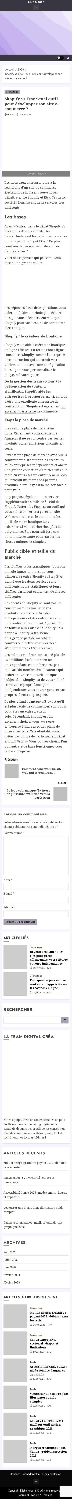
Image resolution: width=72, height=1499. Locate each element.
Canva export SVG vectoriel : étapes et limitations (44, 1343)
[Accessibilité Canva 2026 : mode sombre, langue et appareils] (15, 1370)
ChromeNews (27, 1495)
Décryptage (12, 91)
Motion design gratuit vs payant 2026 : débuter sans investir (49, 1316)
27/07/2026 (39, 1433)
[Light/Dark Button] (60, 58)
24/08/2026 (39, 1325)
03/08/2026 (39, 1406)
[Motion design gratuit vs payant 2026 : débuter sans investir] (15, 1316)
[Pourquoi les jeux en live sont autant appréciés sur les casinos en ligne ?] (15, 984)
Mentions (15, 1474)
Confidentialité (31, 1474)
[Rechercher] (65, 1020)
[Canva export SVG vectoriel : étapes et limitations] (15, 1343)
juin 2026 (9, 1267)
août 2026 (9, 1252)
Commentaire (13, 833)
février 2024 (11, 1275)
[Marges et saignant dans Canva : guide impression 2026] (15, 1451)
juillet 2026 (10, 1260)
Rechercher (17, 1009)
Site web (9, 907)
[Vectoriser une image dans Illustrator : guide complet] (15, 1397)
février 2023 (11, 1282)
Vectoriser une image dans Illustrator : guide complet (49, 1397)
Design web (36, 1308)
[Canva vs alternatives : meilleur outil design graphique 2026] (15, 1424)
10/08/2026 (39, 1379)
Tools (33, 1362)
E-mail (8, 893)
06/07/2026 (25, 114)
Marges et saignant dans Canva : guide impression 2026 (48, 1451)
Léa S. (10, 114)
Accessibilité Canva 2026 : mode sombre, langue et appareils (48, 1370)
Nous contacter (51, 1474)
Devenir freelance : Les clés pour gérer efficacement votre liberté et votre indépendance (49, 957)
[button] (68, 58)
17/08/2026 (39, 1352)
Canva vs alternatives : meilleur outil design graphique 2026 (46, 1424)
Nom (7, 880)
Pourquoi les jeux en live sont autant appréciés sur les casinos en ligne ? (48, 984)
